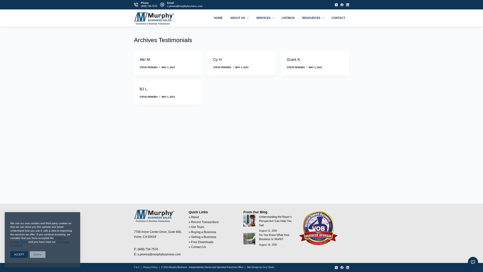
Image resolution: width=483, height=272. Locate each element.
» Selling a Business (202, 237)
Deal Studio (268, 267)
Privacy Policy (150, 267)
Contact (338, 17)
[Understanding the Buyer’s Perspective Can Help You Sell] (249, 221)
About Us (237, 17)
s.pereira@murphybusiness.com (184, 6)
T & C (137, 267)
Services (263, 17)
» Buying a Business (202, 232)
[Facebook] (342, 4)
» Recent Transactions (204, 222)
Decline (38, 254)
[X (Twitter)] (336, 4)
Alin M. (145, 59)
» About (194, 217)
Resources (311, 17)
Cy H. (218, 59)
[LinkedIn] (347, 4)
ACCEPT (19, 254)
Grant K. (294, 59)
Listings (288, 17)
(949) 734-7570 (149, 6)
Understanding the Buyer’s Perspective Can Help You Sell (275, 221)
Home (218, 17)
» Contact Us (197, 247)
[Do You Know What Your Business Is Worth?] (249, 239)
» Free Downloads (201, 242)
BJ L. (144, 89)
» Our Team (196, 227)
